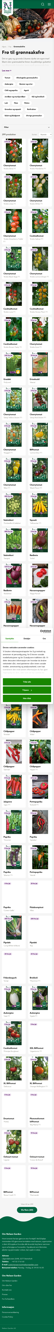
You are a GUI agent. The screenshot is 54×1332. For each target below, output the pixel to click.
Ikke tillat (27, 698)
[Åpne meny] (49, 4)
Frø (10, 46)
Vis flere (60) (27, 1209)
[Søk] (42, 4)
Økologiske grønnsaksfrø (27, 77)
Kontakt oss (7, 1290)
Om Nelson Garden (9, 1281)
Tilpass (25, 690)
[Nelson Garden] (7, 8)
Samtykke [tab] (9, 638)
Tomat (7, 77)
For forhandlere (8, 1299)
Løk (6, 103)
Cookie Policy (7, 1317)
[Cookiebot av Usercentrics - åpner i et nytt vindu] (40, 631)
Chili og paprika (11, 90)
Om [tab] (44, 638)
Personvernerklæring (10, 1312)
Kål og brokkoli (38, 96)
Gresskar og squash (13, 109)
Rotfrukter (31, 109)
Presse (5, 1294)
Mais (16, 103)
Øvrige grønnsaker (34, 115)
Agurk (26, 90)
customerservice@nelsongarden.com (23, 1264)
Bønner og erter (26, 84)
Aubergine (9, 84)
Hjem (4, 46)
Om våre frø (7, 1285)
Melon (26, 103)
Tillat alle (27, 682)
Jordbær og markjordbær (15, 96)
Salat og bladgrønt (12, 115)
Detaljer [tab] (27, 638)
